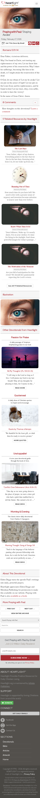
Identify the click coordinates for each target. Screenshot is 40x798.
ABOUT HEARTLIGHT (13, 671)
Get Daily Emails (20, 713)
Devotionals (8, 741)
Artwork (6, 755)
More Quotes (20, 440)
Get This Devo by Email (15, 43)
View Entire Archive (20, 613)
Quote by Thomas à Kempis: (20, 429)
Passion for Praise (20, 337)
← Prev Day (10, 609)
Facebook (10, 720)
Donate (7, 703)
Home (5, 759)
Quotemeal (20, 395)
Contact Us (10, 730)
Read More (20, 388)
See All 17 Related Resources (20, 286)
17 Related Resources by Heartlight (20, 118)
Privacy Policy (29, 663)
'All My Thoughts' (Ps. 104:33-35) (20, 371)
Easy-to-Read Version (21, 780)
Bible (5, 746)
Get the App (11, 725)
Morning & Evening (20, 511)
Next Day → (30, 609)
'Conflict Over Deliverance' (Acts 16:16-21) (20, 487)
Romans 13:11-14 (10, 50)
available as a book (19, 595)
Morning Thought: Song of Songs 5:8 (20, 545)
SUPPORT (6, 691)
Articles (6, 750)
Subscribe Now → (20, 658)
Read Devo (20, 504)
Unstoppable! (20, 453)
